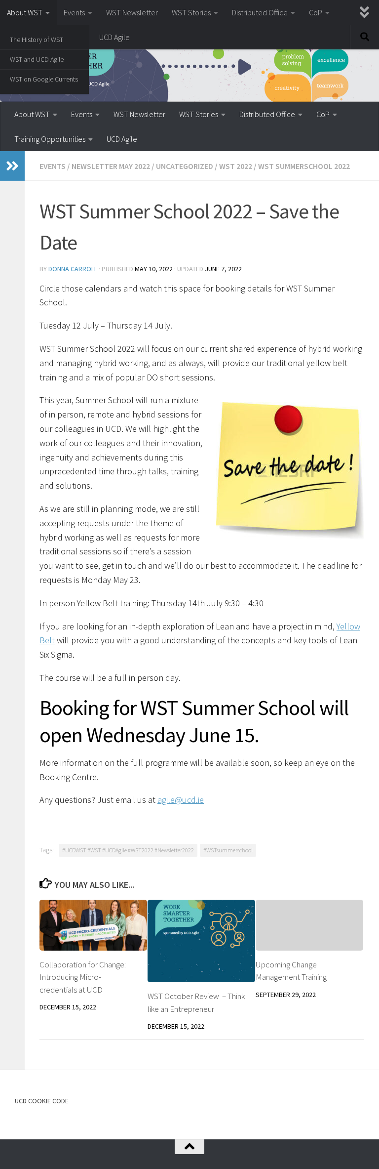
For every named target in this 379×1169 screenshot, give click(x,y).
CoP (315, 12)
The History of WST (36, 39)
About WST (24, 12)
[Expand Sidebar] (12, 166)
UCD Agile (114, 37)
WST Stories (191, 12)
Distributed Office (260, 12)
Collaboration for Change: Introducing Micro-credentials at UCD (82, 977)
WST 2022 (235, 166)
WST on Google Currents (44, 79)
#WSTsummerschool (228, 850)
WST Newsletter (132, 12)
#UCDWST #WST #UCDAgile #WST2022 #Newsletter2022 (128, 850)
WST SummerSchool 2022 (304, 166)
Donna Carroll (72, 268)
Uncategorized (184, 166)
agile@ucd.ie (180, 799)
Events (74, 12)
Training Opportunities (49, 139)
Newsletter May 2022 (111, 166)
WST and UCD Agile (37, 59)
